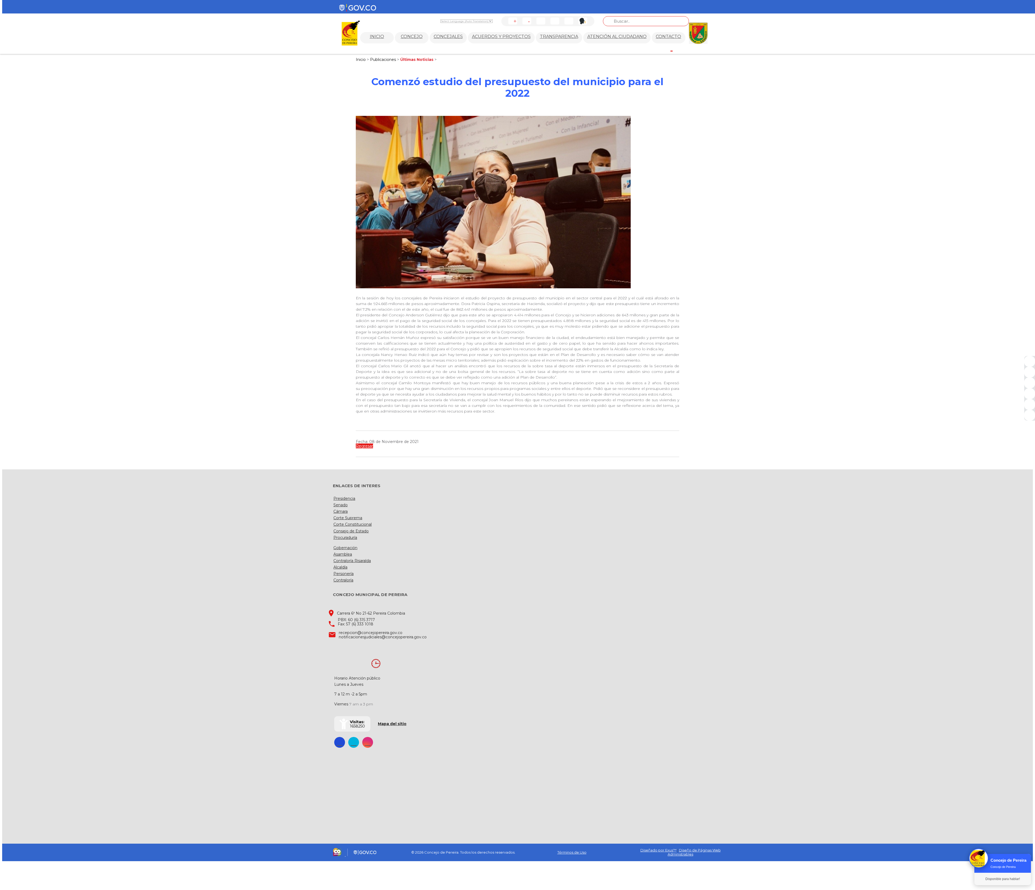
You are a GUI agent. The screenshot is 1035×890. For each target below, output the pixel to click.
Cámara (340, 511)
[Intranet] (1029, 415)
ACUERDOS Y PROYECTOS (501, 36)
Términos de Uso (571, 852)
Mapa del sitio (392, 723)
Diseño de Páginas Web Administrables (694, 852)
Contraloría (343, 580)
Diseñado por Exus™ (658, 850)
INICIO (377, 36)
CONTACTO (668, 36)
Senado (340, 505)
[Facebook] (1029, 361)
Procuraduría (345, 537)
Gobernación (345, 547)
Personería (343, 573)
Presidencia (344, 498)
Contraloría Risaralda (352, 560)
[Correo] (1029, 404)
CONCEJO (412, 36)
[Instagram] (1029, 393)
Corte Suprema (347, 517)
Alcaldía (340, 567)
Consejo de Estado (351, 531)
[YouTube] (1029, 383)
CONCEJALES (448, 36)
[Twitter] (1029, 372)
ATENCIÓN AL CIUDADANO (617, 36)
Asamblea (342, 554)
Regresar (364, 446)
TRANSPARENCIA (559, 36)
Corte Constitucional (352, 524)
